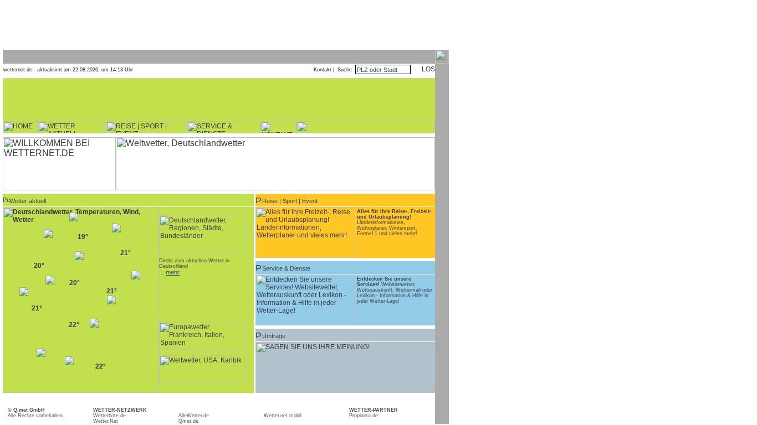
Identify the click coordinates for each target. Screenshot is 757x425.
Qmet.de (188, 421)
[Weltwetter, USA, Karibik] (202, 380)
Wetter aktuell (27, 201)
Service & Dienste (286, 268)
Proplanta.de (363, 415)
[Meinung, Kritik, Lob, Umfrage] (345, 391)
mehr (173, 272)
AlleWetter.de (193, 415)
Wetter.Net (105, 421)
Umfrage (273, 336)
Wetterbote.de (109, 415)
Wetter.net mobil (282, 415)
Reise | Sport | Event (290, 201)
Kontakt (322, 69)
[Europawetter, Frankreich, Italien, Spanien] (202, 347)
